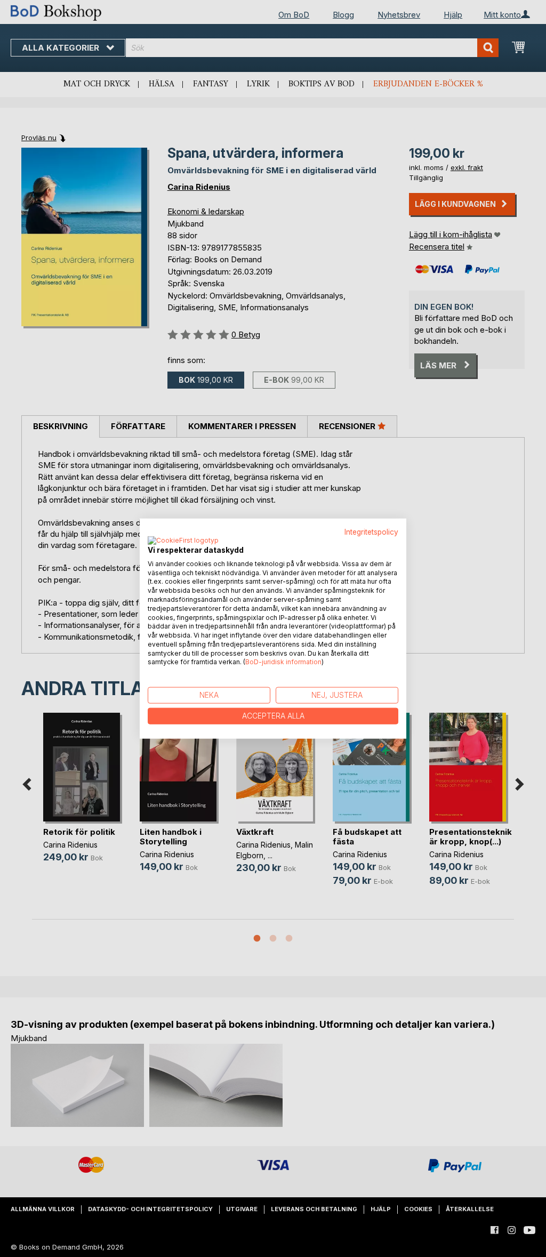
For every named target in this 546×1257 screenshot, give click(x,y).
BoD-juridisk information (283, 662)
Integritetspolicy (371, 532)
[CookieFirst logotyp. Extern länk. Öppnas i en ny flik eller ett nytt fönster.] (183, 540)
